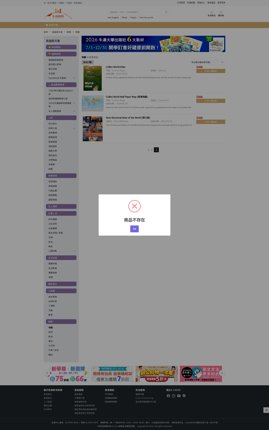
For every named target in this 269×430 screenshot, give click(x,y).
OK (134, 228)
